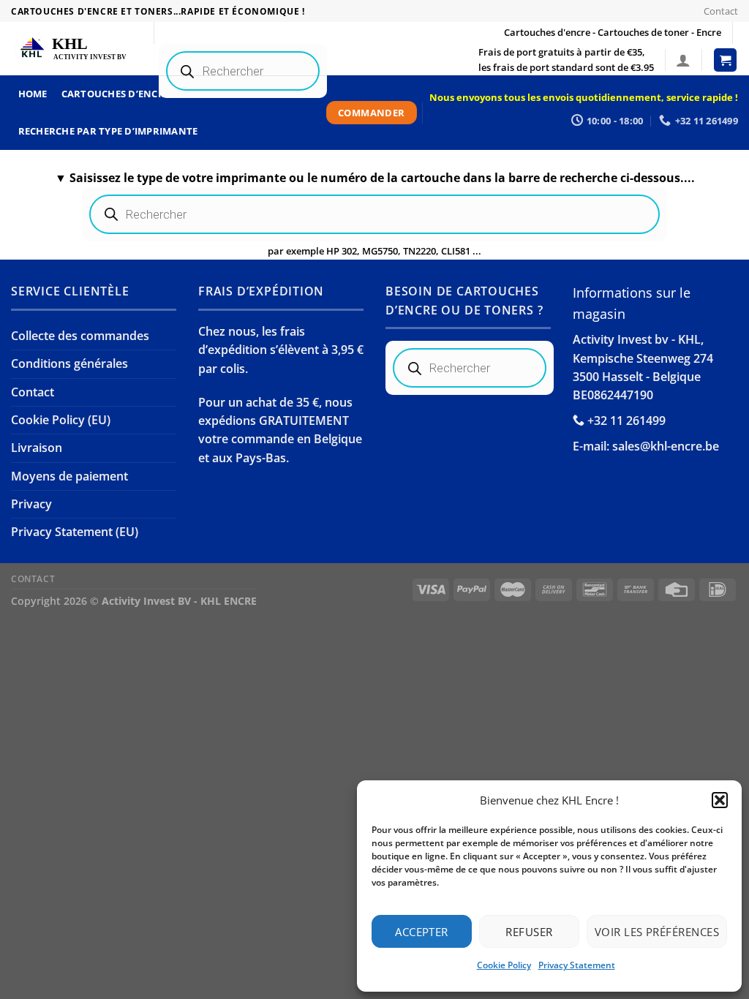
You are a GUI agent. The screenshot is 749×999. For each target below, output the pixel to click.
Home (33, 93)
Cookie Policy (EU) (60, 420)
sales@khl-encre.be (665, 446)
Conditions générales (69, 363)
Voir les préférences (657, 931)
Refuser (528, 931)
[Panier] (725, 60)
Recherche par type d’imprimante (108, 130)
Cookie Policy (504, 965)
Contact (721, 11)
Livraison (36, 448)
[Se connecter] (683, 60)
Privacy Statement (576, 965)
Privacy (31, 504)
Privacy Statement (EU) (74, 532)
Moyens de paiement (69, 476)
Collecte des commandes (80, 336)
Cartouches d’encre (115, 93)
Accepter (421, 931)
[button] (719, 800)
